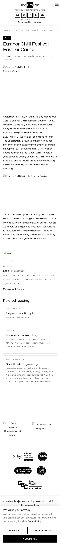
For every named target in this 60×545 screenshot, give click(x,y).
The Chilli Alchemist (44, 156)
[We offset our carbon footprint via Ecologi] (23, 456)
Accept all (30, 539)
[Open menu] (57, 4)
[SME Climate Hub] (23, 470)
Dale (8, 56)
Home (5, 30)
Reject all (15, 530)
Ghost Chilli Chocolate (40, 152)
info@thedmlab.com (33, 22)
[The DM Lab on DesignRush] (44, 429)
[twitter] (23, 15)
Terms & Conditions (46, 501)
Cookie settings (30, 505)
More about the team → (16, 289)
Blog (13, 30)
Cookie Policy (10, 501)
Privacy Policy (26, 501)
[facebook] (30, 15)
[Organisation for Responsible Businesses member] (42, 456)
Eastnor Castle (46, 120)
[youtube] (42, 15)
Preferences (43, 530)
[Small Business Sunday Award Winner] (15, 429)
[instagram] (17, 15)
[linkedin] (36, 15)
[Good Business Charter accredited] (30, 484)
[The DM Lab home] (30, 5)
